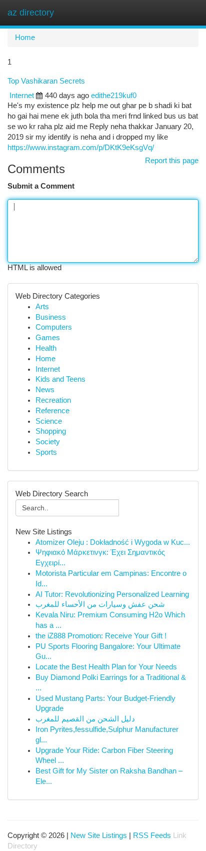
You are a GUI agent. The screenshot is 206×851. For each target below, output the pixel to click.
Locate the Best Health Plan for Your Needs (106, 667)
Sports (46, 452)
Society (48, 442)
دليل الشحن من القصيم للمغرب (85, 719)
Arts (42, 307)
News (45, 390)
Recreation (53, 400)
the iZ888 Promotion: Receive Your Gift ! (101, 636)
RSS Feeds (152, 835)
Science (49, 421)
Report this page (171, 161)
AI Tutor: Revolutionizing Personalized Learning (112, 594)
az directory (31, 13)
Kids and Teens (61, 379)
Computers (54, 327)
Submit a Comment (41, 186)
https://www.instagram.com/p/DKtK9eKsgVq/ (81, 148)
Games (48, 338)
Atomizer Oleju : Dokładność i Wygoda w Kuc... (113, 542)
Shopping (51, 431)
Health (46, 348)
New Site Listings (98, 835)
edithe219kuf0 (113, 96)
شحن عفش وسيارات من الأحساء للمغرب (100, 604)
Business (51, 317)
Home (25, 38)
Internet (22, 96)
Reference (53, 411)
